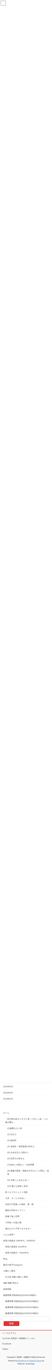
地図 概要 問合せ (10, 1283)
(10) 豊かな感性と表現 (17, 1186)
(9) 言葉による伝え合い (18, 1180)
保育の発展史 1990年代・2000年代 (19, 1241)
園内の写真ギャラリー (15, 1210)
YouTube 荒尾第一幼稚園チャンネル (18, 1338)
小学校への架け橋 (13, 1222)
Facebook (6, 1344)
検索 (11, 1323)
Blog (5, 1259)
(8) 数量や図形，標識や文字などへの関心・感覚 (28, 1172)
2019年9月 (8, 1086)
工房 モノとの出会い (15, 1198)
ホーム (6, 1113)
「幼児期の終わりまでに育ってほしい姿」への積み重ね (26, 1120)
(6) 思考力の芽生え (16, 1158)
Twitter (5, 1349)
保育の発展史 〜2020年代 (17, 1253)
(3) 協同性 (11, 1140)
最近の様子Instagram (13, 1265)
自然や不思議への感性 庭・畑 (19, 1204)
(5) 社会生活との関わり (18, 1152)
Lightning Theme (35, 1361)
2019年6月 (8, 1099)
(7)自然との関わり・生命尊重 (21, 1165)
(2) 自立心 (11, 1134)
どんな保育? (8, 1234)
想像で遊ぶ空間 (12, 1216)
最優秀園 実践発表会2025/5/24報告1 (19, 1295)
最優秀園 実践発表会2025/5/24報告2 (21, 1301)
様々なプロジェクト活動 (16, 1192)
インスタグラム (9, 1333)
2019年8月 (8, 1093)
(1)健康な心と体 (14, 1128)
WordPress (22, 1361)
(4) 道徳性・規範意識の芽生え (21, 1146)
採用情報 (7, 1289)
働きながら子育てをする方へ (18, 1228)
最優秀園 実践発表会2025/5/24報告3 (21, 1307)
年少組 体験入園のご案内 (16, 1277)
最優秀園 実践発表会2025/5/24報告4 (21, 1313)
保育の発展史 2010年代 (16, 1247)
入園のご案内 (9, 1271)
